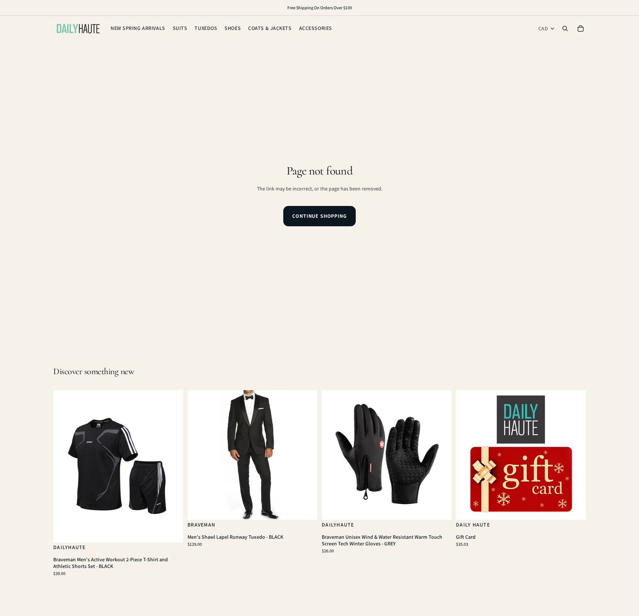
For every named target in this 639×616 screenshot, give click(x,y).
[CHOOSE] (171, 531)
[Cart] (580, 28)
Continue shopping (319, 216)
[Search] (565, 28)
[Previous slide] (64, 466)
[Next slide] (172, 466)
